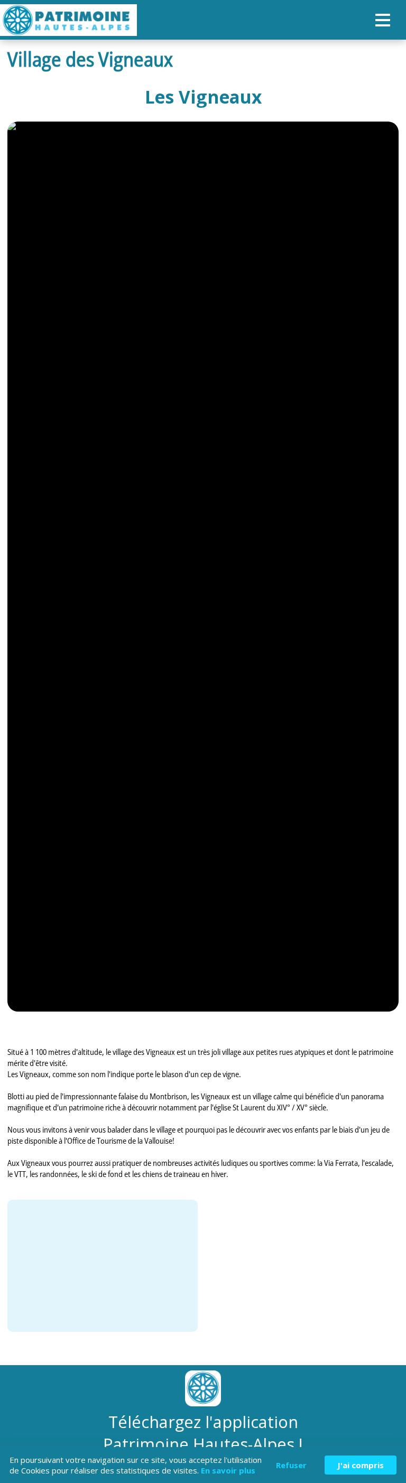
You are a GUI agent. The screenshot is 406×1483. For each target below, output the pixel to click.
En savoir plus (228, 1470)
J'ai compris (360, 1465)
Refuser (291, 1465)
